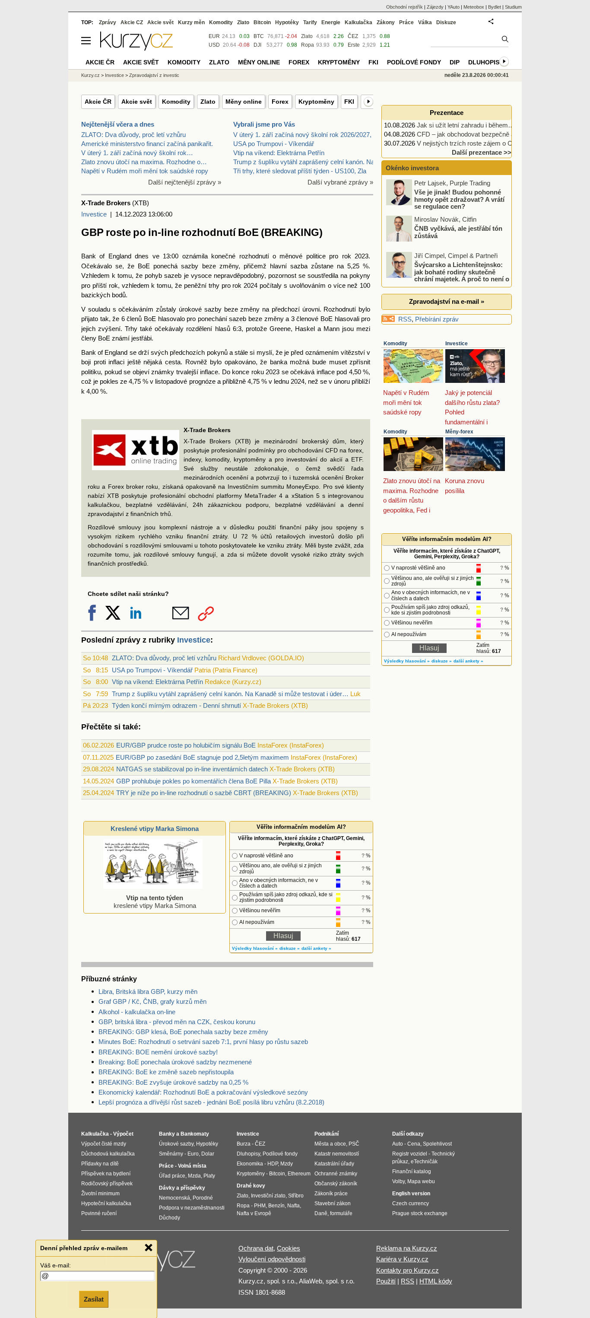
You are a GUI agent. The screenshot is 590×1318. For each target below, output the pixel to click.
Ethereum (299, 1174)
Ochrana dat (255, 1248)
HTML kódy (435, 1281)
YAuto (453, 7)
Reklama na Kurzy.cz (406, 1248)
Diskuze (446, 22)
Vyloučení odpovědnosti (271, 1259)
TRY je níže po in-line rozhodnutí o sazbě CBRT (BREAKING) (203, 792)
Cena (413, 1144)
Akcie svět (136, 101)
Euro (193, 1154)
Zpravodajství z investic (154, 75)
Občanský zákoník (335, 1184)
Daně (320, 1213)
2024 (298, 381)
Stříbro (296, 1196)
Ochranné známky (335, 1174)
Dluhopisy (485, 62)
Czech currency (410, 1203)
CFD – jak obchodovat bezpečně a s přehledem (484, 134)
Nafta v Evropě (254, 1213)
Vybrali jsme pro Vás (264, 124)
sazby (189, 266)
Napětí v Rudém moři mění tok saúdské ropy (144, 171)
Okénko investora (411, 168)
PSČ (354, 1144)
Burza (244, 1144)
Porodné (203, 1198)
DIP (455, 62)
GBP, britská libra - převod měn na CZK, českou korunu (176, 1021)
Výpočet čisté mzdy (103, 1144)
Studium (513, 7)
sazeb (172, 275)
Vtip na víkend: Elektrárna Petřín (278, 152)
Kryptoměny (316, 101)
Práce (406, 22)
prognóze (202, 381)
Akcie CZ (132, 22)
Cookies (288, 1248)
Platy (209, 1176)
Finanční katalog (411, 1171)
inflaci (116, 362)
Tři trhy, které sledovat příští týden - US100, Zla (299, 171)
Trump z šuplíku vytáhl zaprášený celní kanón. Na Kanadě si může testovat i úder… (230, 693)
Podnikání (326, 1134)
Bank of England (106, 256)
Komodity (176, 101)
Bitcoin (262, 22)
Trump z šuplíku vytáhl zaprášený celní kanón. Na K (307, 162)
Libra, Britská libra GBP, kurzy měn (147, 991)
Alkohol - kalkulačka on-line (136, 1012)
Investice (94, 214)
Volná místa (192, 1166)
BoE (144, 266)
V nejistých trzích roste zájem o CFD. (470, 143)
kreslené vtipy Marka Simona (155, 901)
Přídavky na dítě (100, 1164)
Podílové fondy (414, 62)
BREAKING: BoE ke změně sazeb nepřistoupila (166, 1072)
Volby (398, 1181)
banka (278, 362)
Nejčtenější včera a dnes (117, 124)
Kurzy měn (191, 22)
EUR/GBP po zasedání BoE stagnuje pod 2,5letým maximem (202, 757)
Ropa (307, 45)
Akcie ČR (98, 101)
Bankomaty (195, 1134)
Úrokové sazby (176, 1144)
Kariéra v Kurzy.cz (402, 1259)
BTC (259, 36)
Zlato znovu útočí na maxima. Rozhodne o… (144, 162)
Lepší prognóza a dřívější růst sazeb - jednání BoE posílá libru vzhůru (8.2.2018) (211, 1102)
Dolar (207, 1154)
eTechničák (424, 1162)
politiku (91, 372)
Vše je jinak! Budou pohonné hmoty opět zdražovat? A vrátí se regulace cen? (459, 199)
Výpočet (123, 1134)
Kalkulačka (358, 22)
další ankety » (316, 948)
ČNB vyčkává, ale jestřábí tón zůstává (458, 232)
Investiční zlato (268, 1196)
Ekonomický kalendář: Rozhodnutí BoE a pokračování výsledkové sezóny (203, 1092)
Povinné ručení (99, 1213)
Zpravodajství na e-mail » (446, 301)
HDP (272, 1164)
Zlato (208, 101)
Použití (386, 1281)
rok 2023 (355, 256)
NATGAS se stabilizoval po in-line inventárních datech (192, 769)
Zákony (386, 22)
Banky (167, 1134)
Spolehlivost (437, 1144)
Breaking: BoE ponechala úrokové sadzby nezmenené (175, 1062)
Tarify (310, 22)
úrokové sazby (200, 309)
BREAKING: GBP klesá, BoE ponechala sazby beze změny (183, 1031)
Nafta (293, 1206)
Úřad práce (172, 1176)
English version (411, 1194)
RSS (405, 319)
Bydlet (494, 7)
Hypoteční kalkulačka (106, 1203)
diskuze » (289, 948)
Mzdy (286, 1164)
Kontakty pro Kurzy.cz (407, 1270)
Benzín (276, 1206)
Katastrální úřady (334, 1164)
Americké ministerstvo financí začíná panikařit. (147, 143)
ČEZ (353, 36)
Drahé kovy (251, 1186)
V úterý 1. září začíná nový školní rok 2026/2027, (302, 134)
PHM (260, 1206)
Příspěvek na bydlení (105, 1174)
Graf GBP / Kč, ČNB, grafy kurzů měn (152, 1001)
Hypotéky (287, 22)
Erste (354, 45)
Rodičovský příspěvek (107, 1184)
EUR (214, 36)
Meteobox (473, 7)
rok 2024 (244, 285)
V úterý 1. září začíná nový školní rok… (137, 152)
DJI (257, 45)
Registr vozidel (409, 1154)
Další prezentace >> (481, 152)
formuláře (341, 1213)
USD (214, 45)
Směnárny (171, 1154)
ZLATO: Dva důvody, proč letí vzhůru (133, 134)
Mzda (194, 1176)
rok (113, 285)
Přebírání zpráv (437, 319)
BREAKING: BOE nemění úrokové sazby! (158, 1052)
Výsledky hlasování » (255, 948)
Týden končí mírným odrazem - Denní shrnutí (176, 705)
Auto (397, 1144)
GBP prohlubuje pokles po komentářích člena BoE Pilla (193, 781)
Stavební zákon (332, 1203)
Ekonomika (250, 1164)
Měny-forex (459, 432)
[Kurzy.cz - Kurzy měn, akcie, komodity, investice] (136, 48)
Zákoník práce (331, 1194)
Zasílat (94, 1299)
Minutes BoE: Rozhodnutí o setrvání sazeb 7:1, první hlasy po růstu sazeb (203, 1041)
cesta (173, 362)
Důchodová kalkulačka (108, 1154)
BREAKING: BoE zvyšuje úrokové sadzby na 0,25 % (173, 1082)
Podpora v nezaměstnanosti (192, 1208)
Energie (330, 22)
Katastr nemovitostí (336, 1154)
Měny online (243, 101)
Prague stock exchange (419, 1213)
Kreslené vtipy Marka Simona (155, 828)
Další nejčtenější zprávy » (184, 182)
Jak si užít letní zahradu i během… (465, 125)
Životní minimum (100, 1194)
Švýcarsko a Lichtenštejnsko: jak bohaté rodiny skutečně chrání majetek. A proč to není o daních (448, 275)
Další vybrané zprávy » (340, 182)
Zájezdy (435, 7)
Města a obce (330, 1144)
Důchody (169, 1218)
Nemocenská (174, 1198)
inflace (209, 372)
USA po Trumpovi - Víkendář (273, 143)
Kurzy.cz (90, 75)
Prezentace (446, 112)
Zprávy (107, 22)
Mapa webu (421, 1181)
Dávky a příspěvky (182, 1188)
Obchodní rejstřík (404, 7)
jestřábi (141, 338)
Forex (280, 101)
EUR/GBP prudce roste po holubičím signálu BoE (186, 745)
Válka (425, 22)
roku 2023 (265, 372)
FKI (349, 101)
